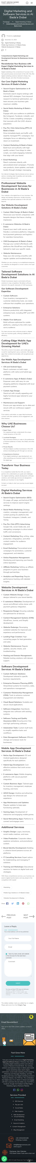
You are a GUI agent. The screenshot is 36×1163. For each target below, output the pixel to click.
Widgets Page (21, 1005)
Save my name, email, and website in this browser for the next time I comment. (17, 956)
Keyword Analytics (19, 1123)
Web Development (18, 1115)
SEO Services (19, 1101)
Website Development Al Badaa (10, 47)
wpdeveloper (17, 36)
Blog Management (19, 1130)
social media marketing (17, 1072)
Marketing (7, 887)
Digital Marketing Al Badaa (13, 43)
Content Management (18, 1126)
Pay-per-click (19, 1105)
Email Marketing (19, 1120)
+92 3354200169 (22, 1138)
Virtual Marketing (19, 1117)
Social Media (19, 1108)
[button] (4, 1159)
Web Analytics (19, 1111)
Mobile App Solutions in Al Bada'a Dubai (13, 45)
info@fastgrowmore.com (22, 1145)
